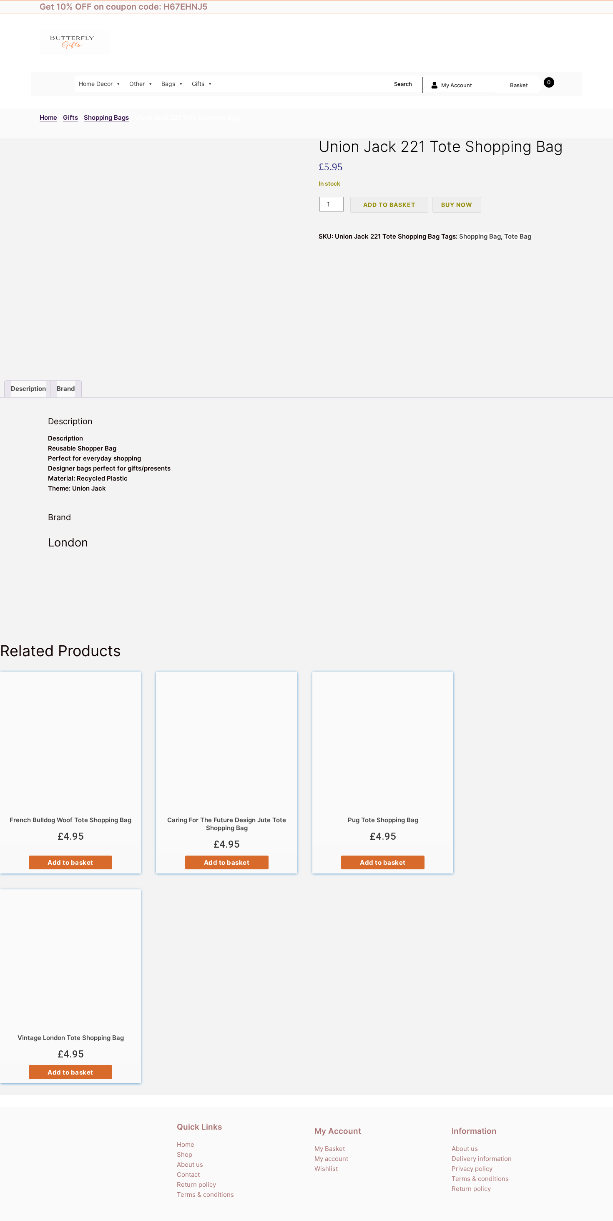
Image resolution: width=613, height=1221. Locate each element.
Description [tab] (28, 389)
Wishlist (326, 1169)
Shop (184, 1154)
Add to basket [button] (70, 862)
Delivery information (482, 1159)
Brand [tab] (66, 389)
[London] (306, 591)
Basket (519, 85)
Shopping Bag (480, 236)
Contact (188, 1174)
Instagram (550, 6)
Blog (567, 6)
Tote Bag (517, 236)
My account (456, 85)
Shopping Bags (106, 117)
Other (137, 83)
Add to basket (389, 204)
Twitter (534, 6)
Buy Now (456, 204)
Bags (168, 83)
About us (190, 1164)
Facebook (517, 6)
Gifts (198, 83)
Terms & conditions (205, 1194)
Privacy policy (472, 1169)
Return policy (196, 1184)
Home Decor (96, 83)
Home (48, 117)
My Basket (329, 1149)
